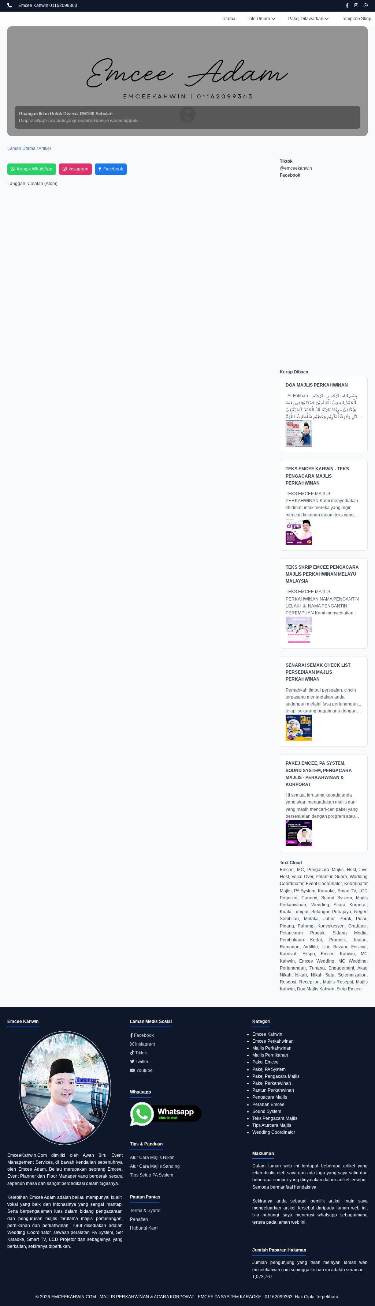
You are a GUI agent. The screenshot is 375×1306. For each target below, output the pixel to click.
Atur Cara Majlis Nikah (152, 1157)
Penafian (139, 1219)
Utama (228, 18)
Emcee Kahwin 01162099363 (47, 5)
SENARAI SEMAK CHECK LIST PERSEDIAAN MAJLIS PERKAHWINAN (318, 672)
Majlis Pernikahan (270, 1055)
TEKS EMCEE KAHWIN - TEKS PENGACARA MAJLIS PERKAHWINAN (317, 475)
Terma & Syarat (145, 1210)
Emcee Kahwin (267, 1034)
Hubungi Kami (144, 1228)
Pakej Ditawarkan (306, 18)
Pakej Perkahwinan (271, 1083)
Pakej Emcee (265, 1062)
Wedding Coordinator (273, 1132)
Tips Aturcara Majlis (271, 1125)
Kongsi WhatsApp (34, 169)
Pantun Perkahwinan (273, 1090)
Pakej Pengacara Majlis (276, 1076)
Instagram (78, 169)
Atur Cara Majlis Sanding (155, 1166)
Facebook (113, 169)
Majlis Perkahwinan (272, 1048)
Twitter (141, 1061)
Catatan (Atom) (42, 183)
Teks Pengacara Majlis (274, 1118)
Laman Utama (21, 148)
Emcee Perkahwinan (273, 1041)
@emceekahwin (296, 168)
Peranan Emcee (268, 1104)
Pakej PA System (269, 1069)
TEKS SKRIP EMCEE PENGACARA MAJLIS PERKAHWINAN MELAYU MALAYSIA (322, 574)
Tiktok (140, 1052)
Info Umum (259, 18)
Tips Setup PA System (151, 1175)
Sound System (266, 1111)
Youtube (144, 1070)
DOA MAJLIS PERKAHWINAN (317, 385)
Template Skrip (356, 18)
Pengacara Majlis (269, 1097)
